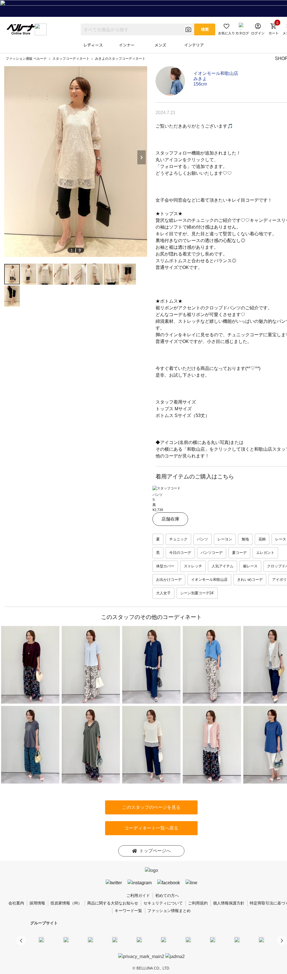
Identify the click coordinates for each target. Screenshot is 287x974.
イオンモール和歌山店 (215, 73)
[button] (281, 940)
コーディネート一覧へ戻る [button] (151, 828)
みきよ (200, 78)
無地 (245, 539)
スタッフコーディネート (70, 59)
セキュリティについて (163, 903)
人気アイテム (222, 566)
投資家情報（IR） (66, 903)
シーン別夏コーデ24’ (197, 593)
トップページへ (155, 850)
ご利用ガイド (138, 895)
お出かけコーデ (169, 579)
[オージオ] (212, 939)
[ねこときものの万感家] (90, 939)
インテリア (194, 45)
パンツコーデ (212, 553)
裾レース (250, 566)
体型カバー (165, 566)
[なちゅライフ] (237, 939)
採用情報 (37, 903)
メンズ (160, 45)
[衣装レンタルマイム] (41, 939)
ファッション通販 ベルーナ (26, 59)
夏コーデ (239, 553)
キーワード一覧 (128, 910)
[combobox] (137, 29)
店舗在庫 (170, 519)
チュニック (178, 539)
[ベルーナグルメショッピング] (163, 939)
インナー (127, 45)
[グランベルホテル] (139, 939)
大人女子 (163, 593)
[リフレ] (261, 939)
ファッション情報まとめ (169, 910)
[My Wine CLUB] (188, 939)
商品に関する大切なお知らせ (112, 903)
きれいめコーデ (250, 579)
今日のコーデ (180, 553)
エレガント (265, 553)
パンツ (202, 539)
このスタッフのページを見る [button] (151, 807)
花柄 (262, 539)
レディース (93, 45)
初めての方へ (167, 895)
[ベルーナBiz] (66, 939)
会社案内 (16, 903)
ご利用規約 (198, 903)
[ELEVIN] (115, 939)
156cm (200, 84)
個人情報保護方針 (228, 903)
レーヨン (224, 539)
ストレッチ (193, 566)
